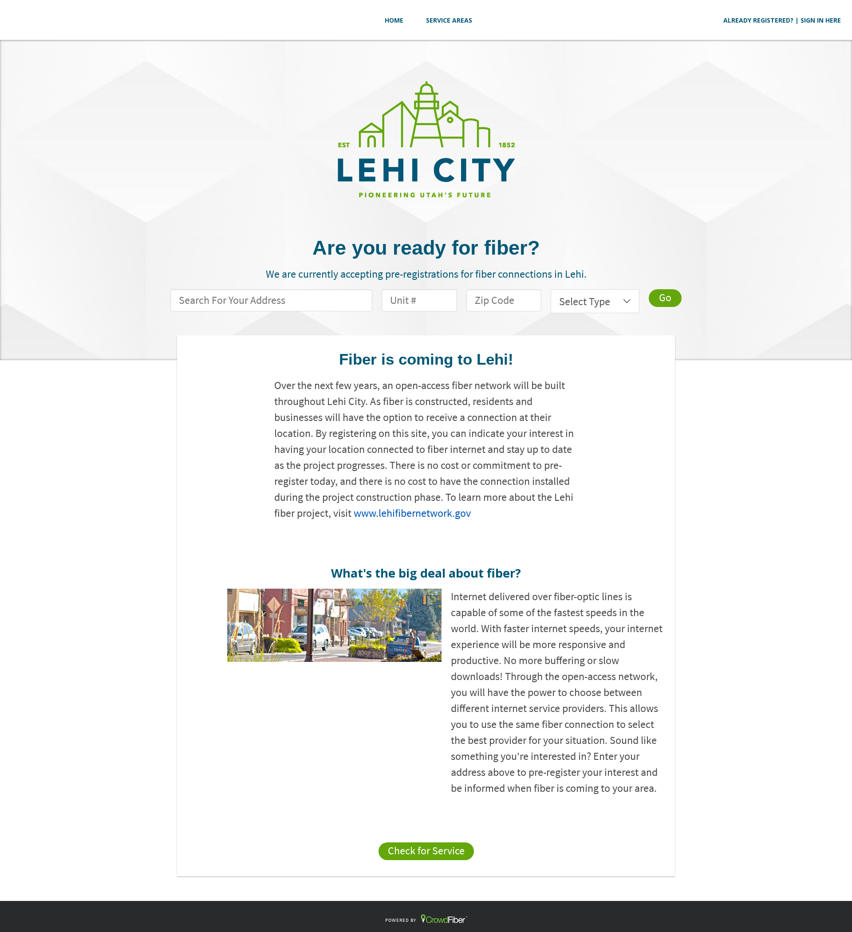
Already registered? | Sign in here (782, 20)
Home (394, 20)
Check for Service (426, 850)
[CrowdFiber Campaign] (426, 138)
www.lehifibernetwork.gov (412, 513)
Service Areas (449, 20)
